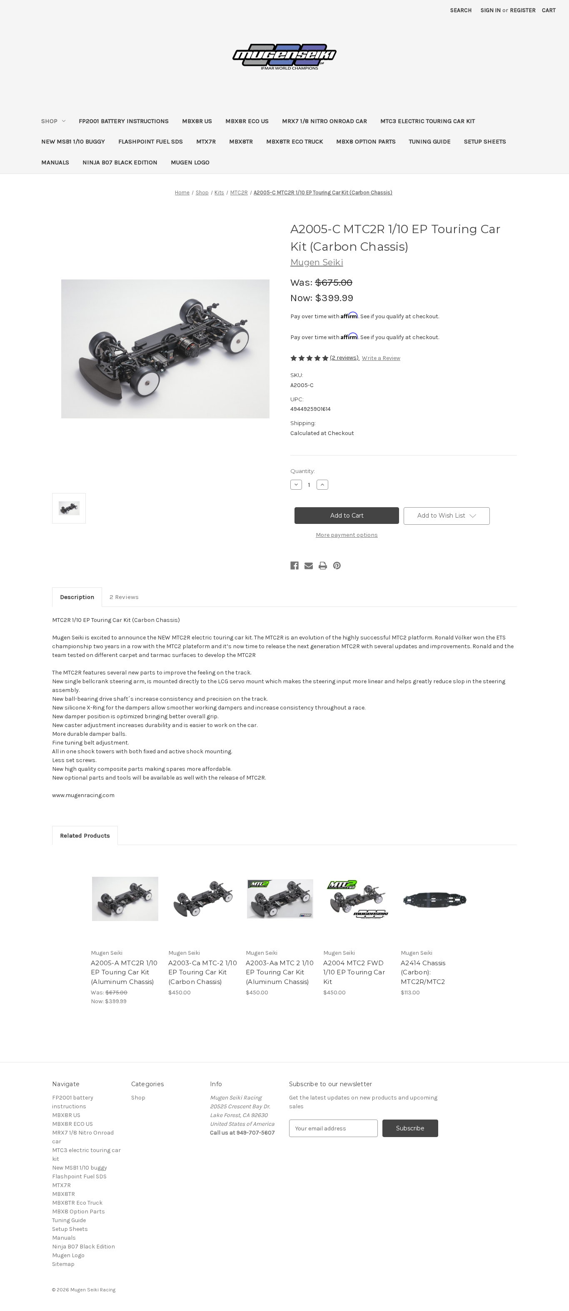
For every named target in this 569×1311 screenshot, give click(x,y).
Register (523, 10)
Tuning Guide (430, 141)
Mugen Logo (190, 162)
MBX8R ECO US (247, 121)
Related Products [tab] (85, 835)
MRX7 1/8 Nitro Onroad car (324, 121)
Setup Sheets (485, 141)
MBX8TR (241, 141)
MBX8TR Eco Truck (294, 141)
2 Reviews (124, 597)
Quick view (124, 891)
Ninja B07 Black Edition (119, 162)
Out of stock (125, 906)
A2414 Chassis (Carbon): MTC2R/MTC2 (423, 972)
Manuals (55, 162)
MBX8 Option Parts (366, 141)
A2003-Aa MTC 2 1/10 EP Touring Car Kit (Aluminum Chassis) (280, 972)
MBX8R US (197, 121)
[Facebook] (294, 565)
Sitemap (63, 1264)
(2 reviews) (345, 357)
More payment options (347, 534)
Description (77, 597)
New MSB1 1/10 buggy (73, 141)
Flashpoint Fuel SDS (150, 141)
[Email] (308, 565)
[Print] (323, 565)
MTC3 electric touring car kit (427, 121)
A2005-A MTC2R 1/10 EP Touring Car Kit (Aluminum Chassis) (124, 972)
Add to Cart (435, 906)
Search (461, 10)
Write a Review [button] (381, 358)
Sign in (491, 10)
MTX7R (206, 141)
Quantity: (302, 471)
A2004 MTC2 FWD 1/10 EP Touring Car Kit (354, 972)
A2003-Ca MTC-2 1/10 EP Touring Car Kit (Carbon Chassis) (202, 972)
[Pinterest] (337, 565)
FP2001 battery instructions (124, 121)
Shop (49, 121)
